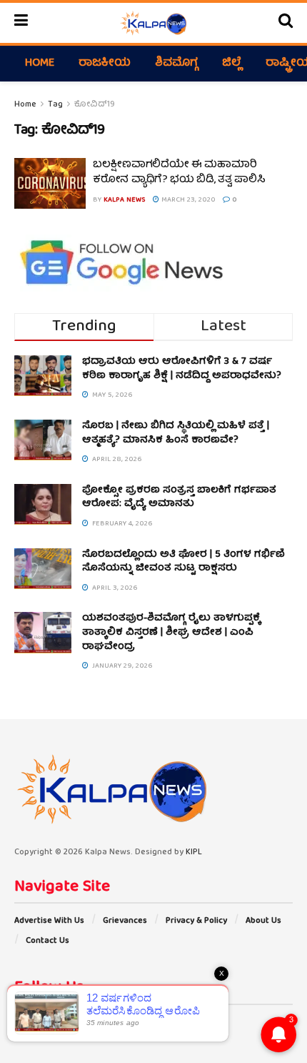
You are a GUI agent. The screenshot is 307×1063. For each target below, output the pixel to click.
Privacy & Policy (196, 921)
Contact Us (47, 941)
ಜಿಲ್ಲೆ (231, 64)
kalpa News (125, 200)
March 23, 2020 (187, 200)
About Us (263, 921)
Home (39, 64)
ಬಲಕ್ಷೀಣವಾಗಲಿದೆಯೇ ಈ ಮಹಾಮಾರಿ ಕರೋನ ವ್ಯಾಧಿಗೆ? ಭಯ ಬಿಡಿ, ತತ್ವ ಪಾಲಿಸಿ (179, 172)
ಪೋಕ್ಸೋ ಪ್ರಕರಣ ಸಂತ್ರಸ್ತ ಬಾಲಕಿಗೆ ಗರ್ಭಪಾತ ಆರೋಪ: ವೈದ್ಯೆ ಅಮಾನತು (179, 497)
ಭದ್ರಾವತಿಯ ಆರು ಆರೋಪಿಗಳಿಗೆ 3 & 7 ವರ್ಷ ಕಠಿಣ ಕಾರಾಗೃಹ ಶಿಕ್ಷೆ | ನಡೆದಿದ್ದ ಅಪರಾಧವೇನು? (181, 369)
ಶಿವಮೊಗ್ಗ (176, 64)
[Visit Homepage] (153, 23)
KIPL (194, 852)
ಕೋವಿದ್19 (94, 104)
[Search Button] (285, 22)
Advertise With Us (49, 921)
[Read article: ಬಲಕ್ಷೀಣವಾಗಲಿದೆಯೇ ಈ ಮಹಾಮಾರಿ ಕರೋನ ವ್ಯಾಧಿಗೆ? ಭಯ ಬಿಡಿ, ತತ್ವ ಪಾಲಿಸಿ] (50, 183)
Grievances (125, 921)
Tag (55, 104)
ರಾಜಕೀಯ (105, 64)
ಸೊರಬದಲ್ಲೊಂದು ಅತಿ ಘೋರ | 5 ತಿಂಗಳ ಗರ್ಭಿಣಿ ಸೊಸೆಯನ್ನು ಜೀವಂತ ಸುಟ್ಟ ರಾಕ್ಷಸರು (183, 562)
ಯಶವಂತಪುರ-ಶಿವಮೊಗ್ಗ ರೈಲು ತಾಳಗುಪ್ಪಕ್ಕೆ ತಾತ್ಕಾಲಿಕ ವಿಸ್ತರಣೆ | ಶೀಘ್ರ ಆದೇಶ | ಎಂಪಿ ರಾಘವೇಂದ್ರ (171, 632)
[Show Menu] (21, 22)
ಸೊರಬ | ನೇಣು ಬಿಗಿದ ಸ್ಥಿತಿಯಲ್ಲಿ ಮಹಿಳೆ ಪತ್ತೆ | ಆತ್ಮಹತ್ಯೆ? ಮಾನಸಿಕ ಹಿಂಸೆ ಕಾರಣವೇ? (175, 433)
